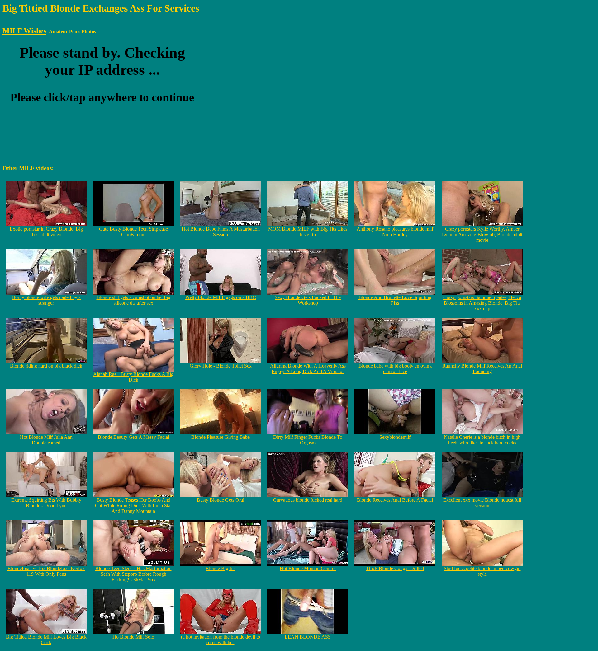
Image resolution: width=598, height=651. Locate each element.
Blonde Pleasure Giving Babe (220, 437)
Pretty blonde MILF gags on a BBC (220, 297)
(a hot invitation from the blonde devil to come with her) (220, 639)
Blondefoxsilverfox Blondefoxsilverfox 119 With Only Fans (46, 571)
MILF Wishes (24, 31)
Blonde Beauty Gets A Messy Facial (133, 437)
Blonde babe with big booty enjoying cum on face (395, 368)
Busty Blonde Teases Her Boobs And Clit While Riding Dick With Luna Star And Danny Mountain (133, 505)
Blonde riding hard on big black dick (46, 365)
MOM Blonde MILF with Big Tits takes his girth (307, 231)
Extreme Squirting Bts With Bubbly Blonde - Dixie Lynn (46, 502)
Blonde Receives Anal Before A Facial (395, 500)
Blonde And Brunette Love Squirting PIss (394, 300)
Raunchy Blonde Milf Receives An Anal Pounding (482, 368)
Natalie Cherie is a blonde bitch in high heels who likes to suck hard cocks (482, 439)
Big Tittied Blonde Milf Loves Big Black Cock (46, 639)
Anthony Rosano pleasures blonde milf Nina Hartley (395, 231)
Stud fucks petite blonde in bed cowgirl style (482, 571)
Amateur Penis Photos (72, 31)
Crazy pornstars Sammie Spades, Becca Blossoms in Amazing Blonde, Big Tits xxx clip (482, 303)
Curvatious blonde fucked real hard (307, 500)
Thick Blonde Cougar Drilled (395, 568)
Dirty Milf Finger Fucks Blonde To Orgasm (307, 439)
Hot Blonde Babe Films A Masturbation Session (221, 231)
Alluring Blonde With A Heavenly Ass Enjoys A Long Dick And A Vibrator (308, 368)
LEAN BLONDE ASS (308, 636)
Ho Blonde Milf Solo (133, 636)
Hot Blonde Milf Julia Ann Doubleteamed (46, 439)
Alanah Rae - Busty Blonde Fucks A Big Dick (133, 377)
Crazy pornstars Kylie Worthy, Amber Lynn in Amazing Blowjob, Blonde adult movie (482, 234)
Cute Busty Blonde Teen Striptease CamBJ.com (133, 231)
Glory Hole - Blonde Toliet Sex (221, 365)
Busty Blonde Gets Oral (220, 500)
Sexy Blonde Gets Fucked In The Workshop (308, 300)
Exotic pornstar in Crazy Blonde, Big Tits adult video (46, 231)
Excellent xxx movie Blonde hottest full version (482, 502)
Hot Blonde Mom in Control (308, 568)
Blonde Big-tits (220, 568)
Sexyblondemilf (395, 437)
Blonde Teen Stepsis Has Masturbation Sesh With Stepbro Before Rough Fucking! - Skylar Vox (133, 574)
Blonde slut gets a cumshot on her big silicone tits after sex (133, 300)
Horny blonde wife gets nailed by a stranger (46, 300)
